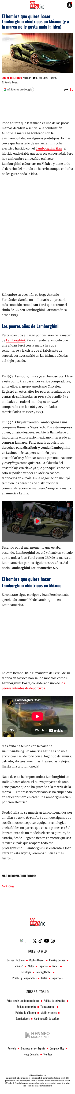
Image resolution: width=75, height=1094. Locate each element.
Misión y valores (48, 1012)
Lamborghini (15, 340)
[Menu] (5, 5)
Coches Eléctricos (16, 960)
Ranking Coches (57, 960)
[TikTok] (40, 941)
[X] (34, 941)
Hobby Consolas (31, 1054)
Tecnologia (26, 972)
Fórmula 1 (18, 966)
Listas (44, 978)
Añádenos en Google (19, 89)
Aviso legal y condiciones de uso (23, 1000)
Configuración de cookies (46, 1018)
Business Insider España (33, 1048)
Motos (55, 966)
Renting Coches (43, 972)
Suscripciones (23, 1018)
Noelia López (11, 82)
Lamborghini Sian (49, 148)
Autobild (12, 1048)
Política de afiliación (26, 1012)
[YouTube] (46, 941)
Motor (31, 966)
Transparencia (47, 1006)
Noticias (8, 886)
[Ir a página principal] (37, 5)
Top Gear (47, 1054)
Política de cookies (26, 1006)
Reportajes (57, 978)
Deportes (43, 966)
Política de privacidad (54, 1000)
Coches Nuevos (36, 960)
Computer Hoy (57, 1048)
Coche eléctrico (12, 78)
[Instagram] (53, 941)
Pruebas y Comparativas (24, 978)
